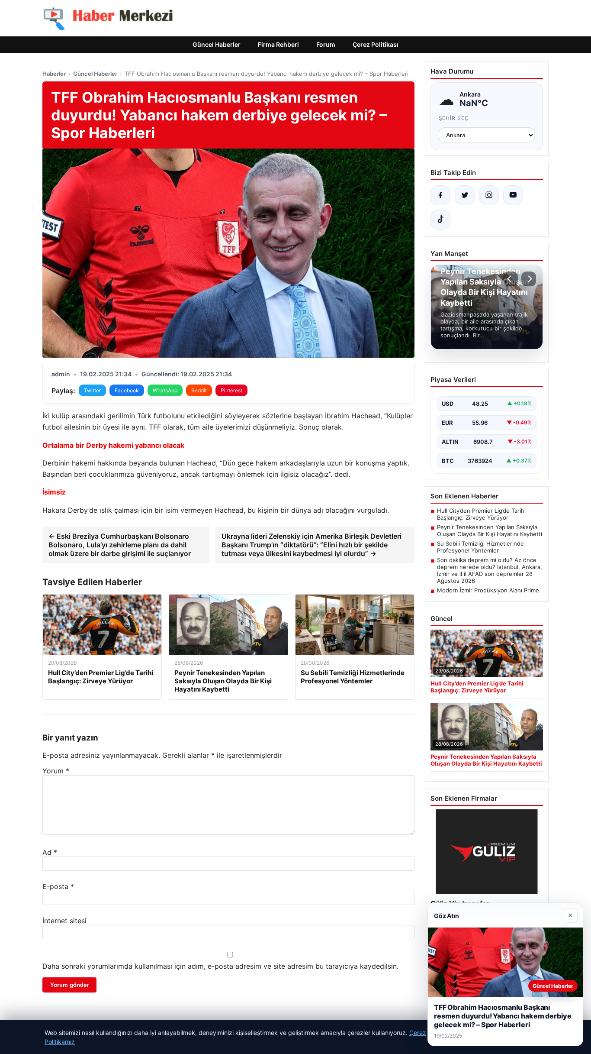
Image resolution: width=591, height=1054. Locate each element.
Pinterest (231, 390)
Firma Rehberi (278, 44)
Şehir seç (454, 118)
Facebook (127, 390)
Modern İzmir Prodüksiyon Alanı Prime (488, 590)
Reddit (199, 390)
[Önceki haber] (510, 279)
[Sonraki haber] (528, 279)
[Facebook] (440, 195)
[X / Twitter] (465, 195)
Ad (49, 852)
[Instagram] (489, 195)
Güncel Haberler (217, 44)
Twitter (92, 390)
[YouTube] (513, 195)
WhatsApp (165, 390)
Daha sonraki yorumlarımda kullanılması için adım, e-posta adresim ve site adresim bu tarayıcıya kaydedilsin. (220, 966)
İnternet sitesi (64, 920)
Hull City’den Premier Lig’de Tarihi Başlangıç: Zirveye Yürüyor (481, 514)
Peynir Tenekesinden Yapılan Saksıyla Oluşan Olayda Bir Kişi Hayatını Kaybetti (489, 530)
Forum (325, 44)
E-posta (58, 886)
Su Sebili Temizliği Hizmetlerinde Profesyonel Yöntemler (480, 547)
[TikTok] (440, 220)
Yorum (55, 770)
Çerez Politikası (375, 44)
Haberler (54, 73)
